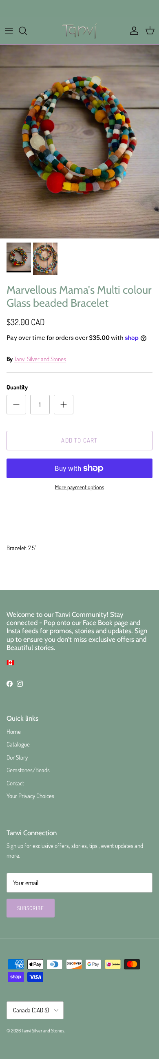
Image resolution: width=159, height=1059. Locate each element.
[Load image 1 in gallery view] (79, 141)
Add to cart (79, 440)
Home (14, 731)
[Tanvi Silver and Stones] (79, 30)
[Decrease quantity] (16, 404)
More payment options (79, 487)
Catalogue (18, 744)
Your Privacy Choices (30, 796)
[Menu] (9, 31)
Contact (15, 783)
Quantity (17, 387)
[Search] (27, 31)
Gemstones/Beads (28, 770)
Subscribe (30, 908)
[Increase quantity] (63, 404)
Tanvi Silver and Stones (40, 359)
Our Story (17, 757)
